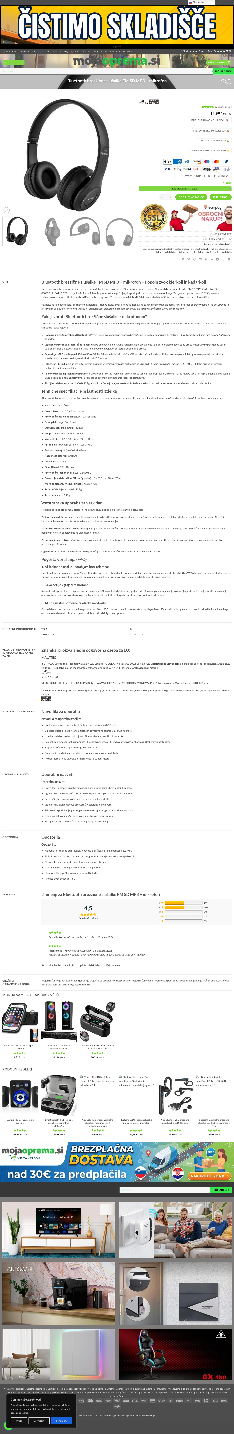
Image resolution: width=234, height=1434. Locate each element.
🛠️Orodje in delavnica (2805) (19, 51)
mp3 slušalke (216, 249)
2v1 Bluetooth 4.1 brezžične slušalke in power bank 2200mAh (59, 1122)
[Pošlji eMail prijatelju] (200, 259)
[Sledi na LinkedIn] (215, 51)
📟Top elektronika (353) (119, 51)
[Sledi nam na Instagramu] (184, 51)
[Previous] (9, 155)
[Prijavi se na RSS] (212, 51)
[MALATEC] (144, 101)
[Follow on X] (193, 51)
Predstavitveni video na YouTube (143, 551)
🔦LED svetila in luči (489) (53, 51)
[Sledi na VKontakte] (221, 51)
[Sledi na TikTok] (187, 51)
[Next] (127, 155)
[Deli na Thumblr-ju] (223, 259)
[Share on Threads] (194, 259)
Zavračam (39, 1420)
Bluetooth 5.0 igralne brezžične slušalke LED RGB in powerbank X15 (214, 1122)
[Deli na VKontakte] (211, 259)
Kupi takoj (221, 197)
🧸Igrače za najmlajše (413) (86, 51)
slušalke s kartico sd (186, 252)
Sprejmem (61, 1420)
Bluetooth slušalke (172, 249)
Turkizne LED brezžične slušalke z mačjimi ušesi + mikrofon (136, 1121)
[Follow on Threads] (199, 51)
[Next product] (223, 81)
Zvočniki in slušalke (223, 244)
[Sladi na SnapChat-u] (190, 51)
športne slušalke (224, 252)
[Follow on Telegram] (224, 51)
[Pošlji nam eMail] (202, 51)
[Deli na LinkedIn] (217, 259)
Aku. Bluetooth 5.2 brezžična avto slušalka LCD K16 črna (175, 1121)
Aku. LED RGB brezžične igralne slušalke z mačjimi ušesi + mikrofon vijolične (97, 1122)
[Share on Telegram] (229, 259)
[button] (14, 62)
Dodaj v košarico (191, 197)
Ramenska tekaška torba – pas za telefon (20, 1047)
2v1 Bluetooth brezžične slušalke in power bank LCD (98, 1047)
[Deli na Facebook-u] (177, 259)
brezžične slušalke (190, 249)
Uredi (19, 1420)
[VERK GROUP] (154, 101)
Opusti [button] (117, 46)
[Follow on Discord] (230, 51)
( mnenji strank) (223, 106)
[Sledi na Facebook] (181, 51)
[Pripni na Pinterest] (206, 259)
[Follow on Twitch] (227, 51)
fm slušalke (204, 249)
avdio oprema (157, 249)
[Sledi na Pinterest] (208, 51)
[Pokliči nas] (205, 51)
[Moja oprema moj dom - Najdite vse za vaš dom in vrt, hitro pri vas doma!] (117, 61)
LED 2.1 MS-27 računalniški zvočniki (20, 1121)
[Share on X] (183, 259)
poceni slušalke (169, 252)
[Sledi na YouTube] (218, 51)
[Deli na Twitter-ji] (188, 259)
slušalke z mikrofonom (206, 252)
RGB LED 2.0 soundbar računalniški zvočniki (59, 1047)
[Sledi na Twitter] (196, 51)
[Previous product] (229, 81)
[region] (41, 1411)
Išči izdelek (223, 71)
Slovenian (198, 2)
